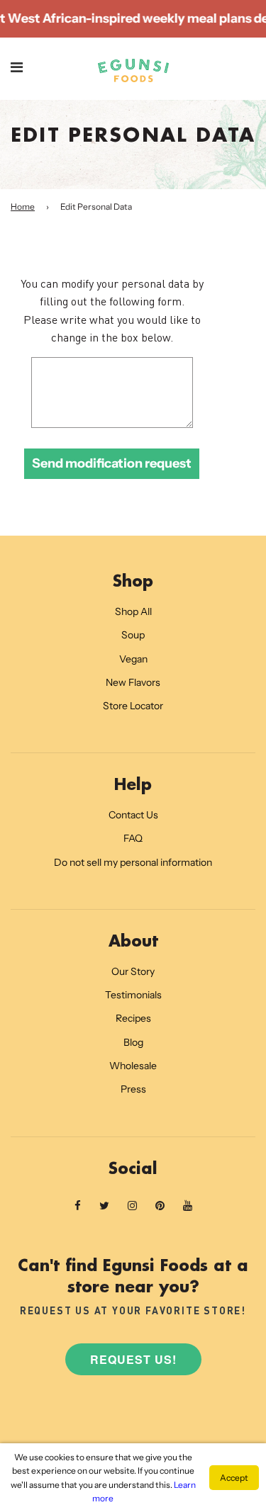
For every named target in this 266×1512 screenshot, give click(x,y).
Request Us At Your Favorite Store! (133, 1310)
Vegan (133, 659)
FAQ (133, 838)
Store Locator (133, 705)
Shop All (133, 611)
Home (23, 206)
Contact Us (133, 814)
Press (133, 1089)
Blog (133, 1042)
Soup (133, 634)
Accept (234, 1477)
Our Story (133, 971)
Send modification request (112, 463)
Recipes (133, 1018)
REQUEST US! (133, 1359)
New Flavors (133, 682)
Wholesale (133, 1065)
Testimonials (133, 994)
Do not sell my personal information (133, 862)
